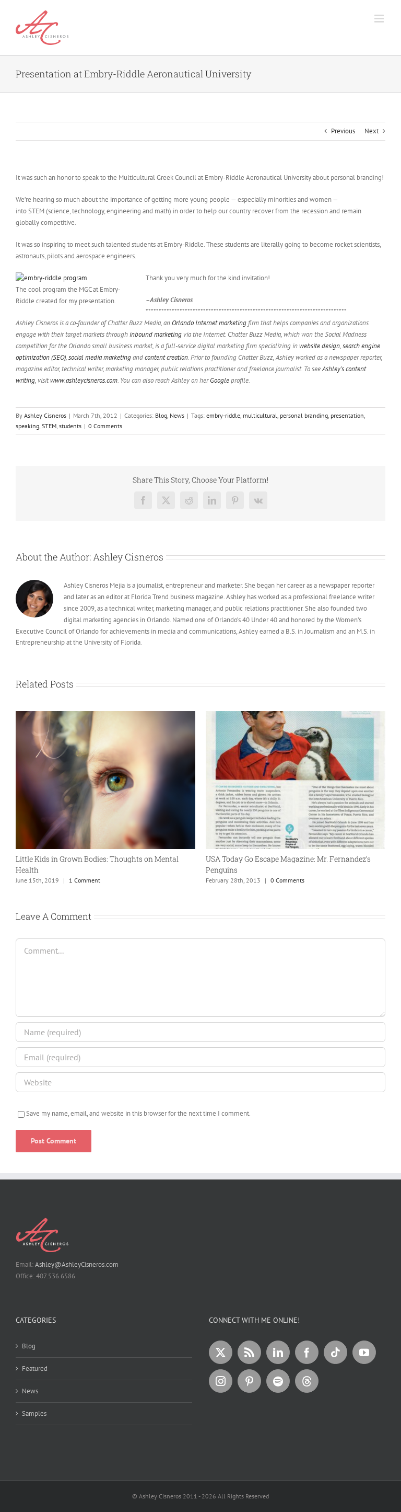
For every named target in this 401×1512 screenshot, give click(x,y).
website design (319, 345)
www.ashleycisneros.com (83, 380)
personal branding (304, 415)
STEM (49, 426)
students (70, 426)
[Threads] (307, 1381)
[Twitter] (220, 1352)
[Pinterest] (249, 1381)
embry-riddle (223, 415)
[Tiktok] (335, 1352)
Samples (34, 1413)
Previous (343, 131)
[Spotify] (278, 1381)
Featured (35, 1368)
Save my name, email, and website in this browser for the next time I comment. (138, 1113)
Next (371, 131)
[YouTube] (364, 1352)
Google (219, 380)
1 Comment (84, 880)
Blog (161, 415)
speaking (27, 426)
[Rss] (249, 1352)
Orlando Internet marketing (209, 322)
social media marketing (99, 357)
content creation (166, 357)
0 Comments (105, 426)
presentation (347, 415)
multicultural (260, 415)
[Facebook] (307, 1352)
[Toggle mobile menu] (379, 18)
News (177, 415)
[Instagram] (220, 1381)
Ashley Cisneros (45, 415)
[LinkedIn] (278, 1352)
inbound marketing (155, 334)
